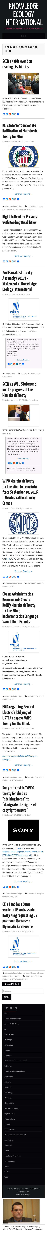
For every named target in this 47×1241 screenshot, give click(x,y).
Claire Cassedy (33, 627)
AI (5, 1029)
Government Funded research (16, 1061)
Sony (12, 897)
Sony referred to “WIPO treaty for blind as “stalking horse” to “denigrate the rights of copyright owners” (19, 799)
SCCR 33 (28, 471)
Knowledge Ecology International (23, 15)
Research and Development (15, 1135)
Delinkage (8, 1040)
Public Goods (9, 1129)
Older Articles (13, 984)
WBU (33, 209)
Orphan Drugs (9, 1114)
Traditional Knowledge (12, 1156)
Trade (6, 1151)
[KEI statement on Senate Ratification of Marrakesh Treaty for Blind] (23, 156)
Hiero (18, 1195)
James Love (29, 141)
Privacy (7, 1124)
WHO (6, 1166)
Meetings (7, 1098)
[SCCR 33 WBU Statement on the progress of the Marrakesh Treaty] (23, 413)
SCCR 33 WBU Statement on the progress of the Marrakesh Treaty (19, 390)
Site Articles (8, 1140)
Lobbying (5, 976)
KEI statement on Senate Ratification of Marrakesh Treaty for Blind (19, 131)
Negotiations (10, 373)
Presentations (9, 1119)
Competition (9, 1034)
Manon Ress (33, 400)
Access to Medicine (11, 1024)
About (6, 1013)
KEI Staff (27, 815)
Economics (8, 1045)
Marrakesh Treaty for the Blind (18, 209)
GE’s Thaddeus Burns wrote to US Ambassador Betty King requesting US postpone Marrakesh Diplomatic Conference (19, 915)
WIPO (9, 376)
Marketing (8, 1092)
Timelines (8, 1145)
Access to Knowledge (13, 206)
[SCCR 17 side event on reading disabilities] (23, 83)
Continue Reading (23, 194)
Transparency (9, 1161)
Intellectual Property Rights (33, 973)
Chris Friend (32, 206)
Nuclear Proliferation (12, 1108)
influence (7, 1066)
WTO (6, 1177)
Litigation (7, 1082)
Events (7, 1050)
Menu (23, 36)
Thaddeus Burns (16, 780)
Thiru (28, 294)
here (8, 559)
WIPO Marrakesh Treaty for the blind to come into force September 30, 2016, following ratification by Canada (20, 492)
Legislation (8, 1077)
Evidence (7, 1055)
